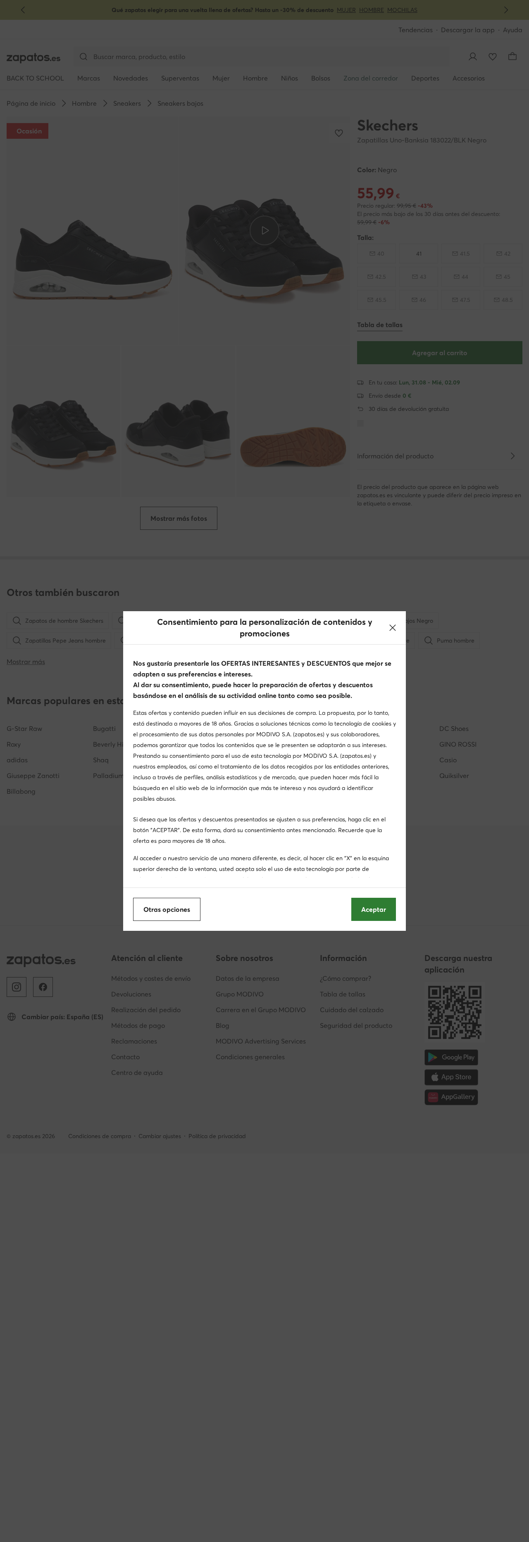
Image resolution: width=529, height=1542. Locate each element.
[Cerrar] (393, 628)
